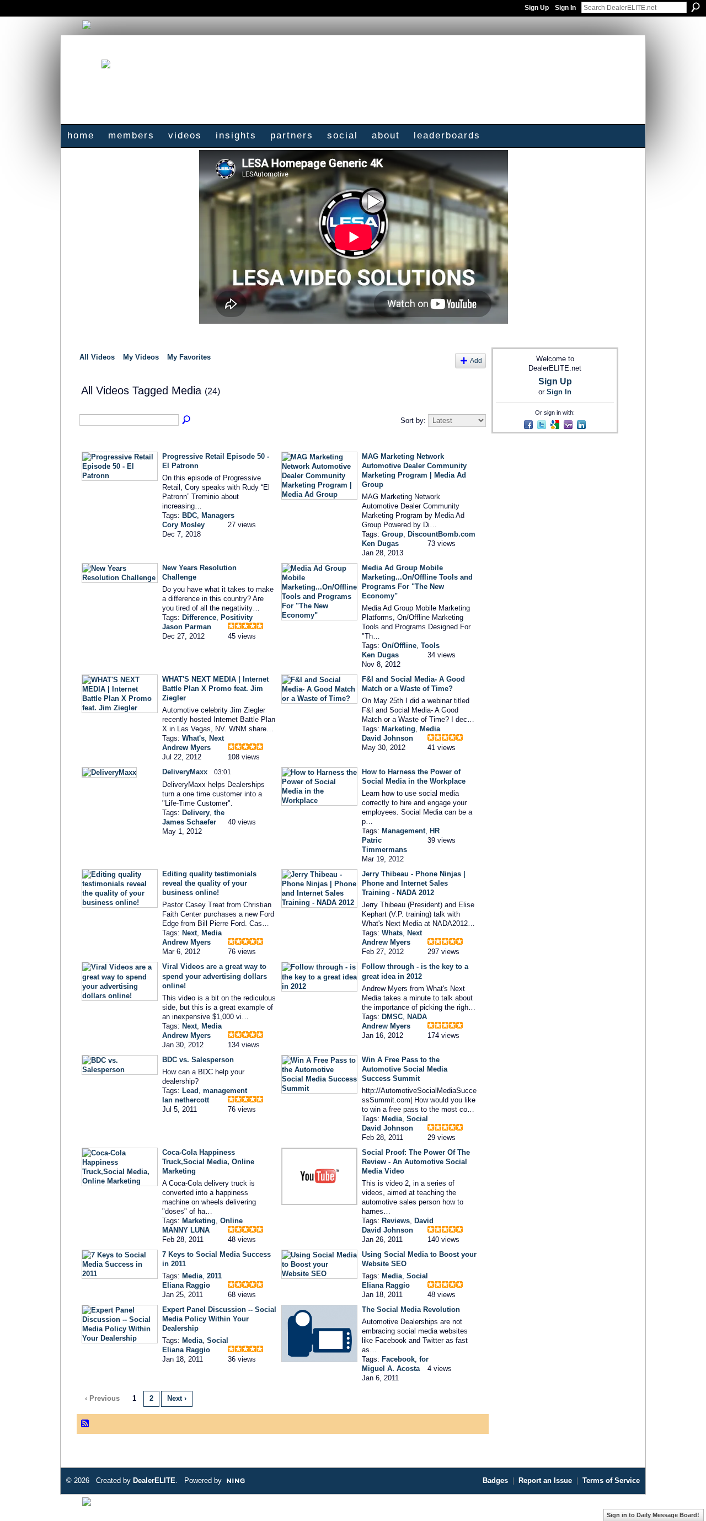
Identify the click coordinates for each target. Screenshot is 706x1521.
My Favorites (189, 357)
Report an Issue (545, 1480)
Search (695, 7)
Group (392, 534)
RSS (85, 1424)
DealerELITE (154, 1480)
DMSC (392, 1017)
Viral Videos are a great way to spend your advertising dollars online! (214, 975)
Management (403, 831)
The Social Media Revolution (411, 1309)
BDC (189, 515)
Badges (495, 1480)
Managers (217, 515)
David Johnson (387, 738)
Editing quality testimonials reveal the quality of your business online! (209, 883)
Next (216, 738)
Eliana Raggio (186, 1285)
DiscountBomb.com (441, 534)
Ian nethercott (185, 1100)
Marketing (398, 729)
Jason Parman (186, 627)
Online (231, 1221)
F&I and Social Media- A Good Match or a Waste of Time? (413, 684)
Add (476, 360)
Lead (190, 1090)
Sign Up (537, 8)
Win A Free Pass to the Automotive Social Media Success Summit (404, 1069)
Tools (430, 645)
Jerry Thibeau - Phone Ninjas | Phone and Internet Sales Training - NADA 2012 (414, 883)
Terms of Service (611, 1480)
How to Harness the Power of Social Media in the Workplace (414, 776)
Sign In (565, 8)
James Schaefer (189, 822)
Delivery (196, 812)
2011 (214, 1276)
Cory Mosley (183, 525)
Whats (392, 933)
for (424, 1359)
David (424, 1221)
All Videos (97, 357)
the (219, 812)
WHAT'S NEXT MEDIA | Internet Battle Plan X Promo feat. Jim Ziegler (215, 688)
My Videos (141, 357)
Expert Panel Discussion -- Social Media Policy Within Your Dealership (219, 1318)
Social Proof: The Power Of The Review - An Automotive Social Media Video (416, 1161)
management (225, 1090)
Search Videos (187, 420)
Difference (199, 617)
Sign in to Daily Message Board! (653, 1515)
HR (435, 831)
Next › (176, 1398)
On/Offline (399, 645)
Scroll (678, 1496)
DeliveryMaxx (184, 772)
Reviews (396, 1221)
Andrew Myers (186, 747)
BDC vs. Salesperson (198, 1060)
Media (430, 729)
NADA (417, 1017)
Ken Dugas (380, 543)
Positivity (237, 617)
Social (417, 1119)
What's (193, 738)
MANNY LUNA (186, 1230)
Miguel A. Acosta (391, 1368)
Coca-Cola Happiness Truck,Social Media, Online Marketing (208, 1161)
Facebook (398, 1359)
